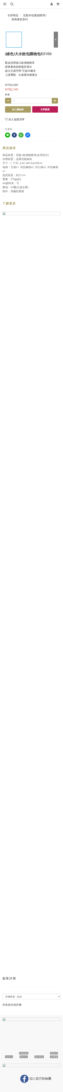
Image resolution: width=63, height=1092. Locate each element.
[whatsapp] (21, 135)
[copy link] (27, 135)
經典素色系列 (20, 19)
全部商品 (13, 15)
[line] (7, 135)
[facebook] (14, 135)
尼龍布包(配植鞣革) (34, 15)
